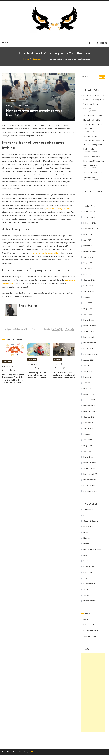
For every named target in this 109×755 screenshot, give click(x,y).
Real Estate (88, 572)
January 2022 (89, 331)
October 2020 (89, 417)
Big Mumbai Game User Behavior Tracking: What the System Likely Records (93, 102)
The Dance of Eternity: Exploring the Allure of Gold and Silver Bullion (64, 375)
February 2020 (89, 462)
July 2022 (87, 297)
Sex (85, 578)
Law (85, 555)
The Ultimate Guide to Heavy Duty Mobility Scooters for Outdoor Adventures (92, 122)
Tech (85, 589)
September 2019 (90, 491)
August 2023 (88, 257)
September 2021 (90, 354)
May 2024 (87, 234)
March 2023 (88, 274)
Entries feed (88, 625)
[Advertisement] (93, 692)
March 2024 (88, 245)
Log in (85, 619)
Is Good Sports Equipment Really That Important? (19, 330)
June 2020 (87, 440)
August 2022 (88, 291)
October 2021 (89, 348)
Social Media (89, 583)
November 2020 (90, 411)
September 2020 (90, 422)
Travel (86, 595)
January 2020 (89, 468)
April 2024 (87, 240)
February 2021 (89, 394)
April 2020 (87, 451)
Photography (89, 566)
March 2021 (88, 388)
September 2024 (90, 228)
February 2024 (89, 251)
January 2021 (89, 400)
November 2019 (90, 480)
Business (11, 101)
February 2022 (89, 325)
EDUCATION (88, 526)
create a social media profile (45, 253)
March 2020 (88, 457)
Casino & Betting (90, 521)
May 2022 (87, 308)
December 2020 (90, 405)
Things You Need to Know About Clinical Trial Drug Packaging (93, 160)
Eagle (12, 370)
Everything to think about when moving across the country (37, 375)
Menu (7, 42)
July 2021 (87, 365)
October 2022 (89, 280)
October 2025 (89, 217)
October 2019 (89, 485)
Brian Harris (24, 106)
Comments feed (90, 630)
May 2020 (87, 445)
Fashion (86, 532)
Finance (86, 538)
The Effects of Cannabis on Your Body (93, 175)
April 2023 (87, 268)
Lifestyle (86, 561)
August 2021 (88, 360)
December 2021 (90, 337)
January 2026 (89, 211)
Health (86, 543)
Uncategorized (90, 601)
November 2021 (90, 343)
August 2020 (88, 428)
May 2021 (87, 377)
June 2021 (87, 371)
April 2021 (87, 382)
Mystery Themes (38, 752)
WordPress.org (90, 636)
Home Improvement (92, 549)
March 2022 (88, 320)
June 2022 (87, 303)
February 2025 (89, 223)
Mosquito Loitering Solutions (58, 208)
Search (100, 43)
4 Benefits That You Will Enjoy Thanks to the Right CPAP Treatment (58, 330)
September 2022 (90, 285)
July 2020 (87, 434)
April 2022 (87, 314)
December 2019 (90, 474)
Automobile (88, 509)
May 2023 (87, 263)
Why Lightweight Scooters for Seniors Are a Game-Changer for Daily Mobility (93, 142)
